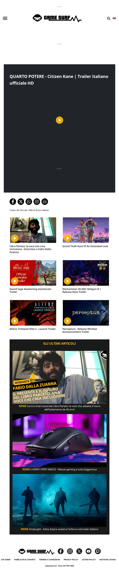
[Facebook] (62, 551)
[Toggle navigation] (5, 18)
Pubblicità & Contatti (24, 559)
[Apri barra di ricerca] (108, 18)
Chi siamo (6, 559)
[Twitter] (80, 551)
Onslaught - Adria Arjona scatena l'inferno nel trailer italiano (59, 529)
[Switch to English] (114, 18)
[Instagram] (71, 551)
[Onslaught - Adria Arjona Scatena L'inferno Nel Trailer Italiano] (59, 500)
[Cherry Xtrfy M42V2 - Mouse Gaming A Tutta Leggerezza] (59, 440)
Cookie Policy (89, 559)
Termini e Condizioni (49, 559)
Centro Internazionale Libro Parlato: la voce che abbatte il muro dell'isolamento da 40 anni (59, 407)
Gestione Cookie (107, 559)
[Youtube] (90, 551)
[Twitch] (98, 551)
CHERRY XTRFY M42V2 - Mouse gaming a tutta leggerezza (59, 469)
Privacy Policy (71, 559)
